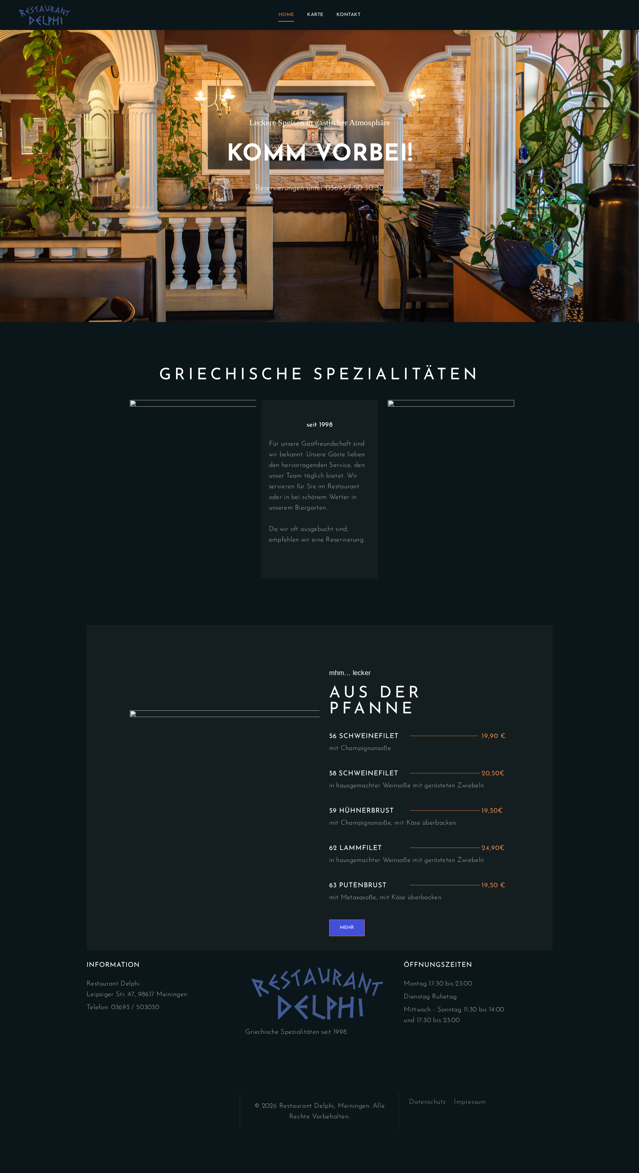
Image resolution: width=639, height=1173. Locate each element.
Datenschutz (427, 1102)
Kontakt (348, 14)
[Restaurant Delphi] (45, 15)
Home (286, 14)
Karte (315, 14)
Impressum (470, 1102)
